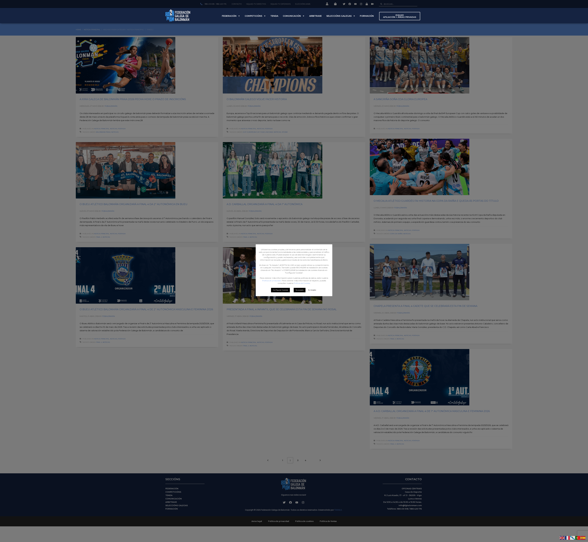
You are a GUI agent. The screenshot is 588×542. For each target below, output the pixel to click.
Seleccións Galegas (339, 16)
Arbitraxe (315, 16)
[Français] (567, 537)
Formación (367, 16)
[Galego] (572, 537)
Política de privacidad (271, 280)
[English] (562, 537)
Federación (229, 16)
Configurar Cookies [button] (280, 290)
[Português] (577, 537)
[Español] (583, 537)
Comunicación (292, 16)
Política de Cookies (302, 283)
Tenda (274, 16)
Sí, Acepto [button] (312, 290)
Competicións (253, 16)
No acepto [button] (300, 290)
